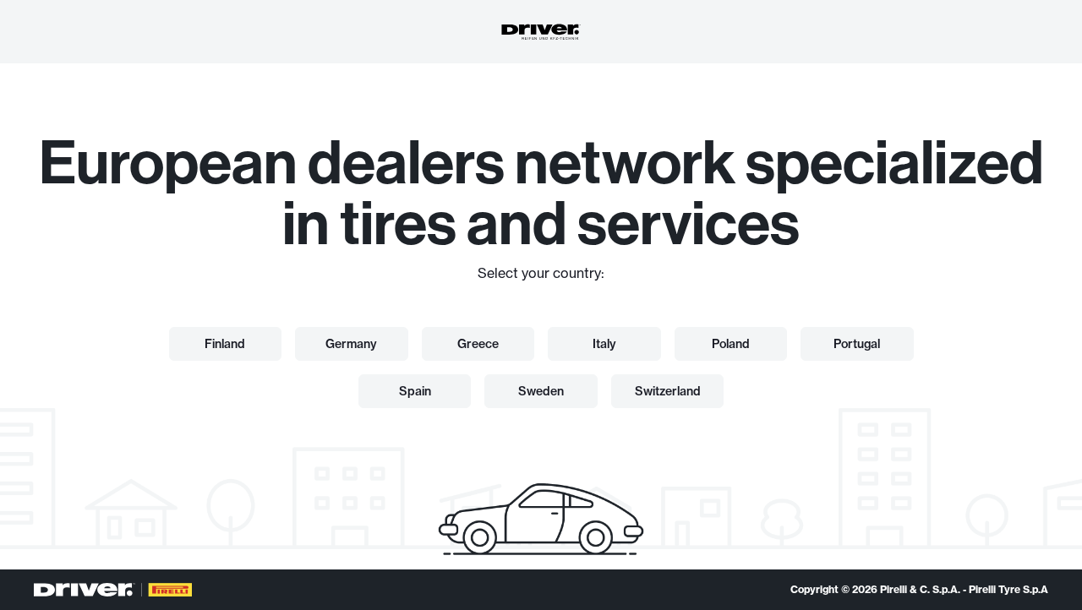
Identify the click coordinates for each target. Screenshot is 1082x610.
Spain (415, 391)
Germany (351, 343)
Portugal (856, 343)
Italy (604, 343)
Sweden (541, 391)
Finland (225, 343)
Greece (478, 343)
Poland (731, 343)
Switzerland (668, 391)
